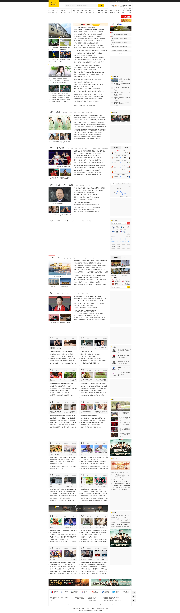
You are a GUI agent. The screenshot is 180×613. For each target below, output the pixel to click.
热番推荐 (74, 548)
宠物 (82, 516)
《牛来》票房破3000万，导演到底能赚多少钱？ (61, 564)
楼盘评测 (127, 283)
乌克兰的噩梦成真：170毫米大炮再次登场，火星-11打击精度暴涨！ (66, 493)
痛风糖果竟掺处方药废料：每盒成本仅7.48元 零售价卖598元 (89, 84)
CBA (71, 148)
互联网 (57, 293)
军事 (53, 10)
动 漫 (50, 99)
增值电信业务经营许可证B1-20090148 (57, 596)
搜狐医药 (58, 402)
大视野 (127, 10)
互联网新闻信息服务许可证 (80, 597)
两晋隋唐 (66, 443)
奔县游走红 (84, 40)
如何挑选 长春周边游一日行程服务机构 (59, 392)
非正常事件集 (67, 95)
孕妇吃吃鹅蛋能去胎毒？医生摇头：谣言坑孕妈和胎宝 (94, 420)
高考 (88, 338)
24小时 (115, 10)
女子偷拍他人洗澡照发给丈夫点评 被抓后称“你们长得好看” (88, 96)
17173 (127, 12)
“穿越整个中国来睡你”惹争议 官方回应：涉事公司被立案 (88, 98)
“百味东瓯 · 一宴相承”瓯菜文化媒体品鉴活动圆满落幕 (94, 386)
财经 (52, 185)
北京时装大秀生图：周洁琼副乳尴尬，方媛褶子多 (62, 360)
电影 (75, 112)
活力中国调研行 (92, 34)
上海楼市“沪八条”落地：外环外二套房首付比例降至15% (88, 267)
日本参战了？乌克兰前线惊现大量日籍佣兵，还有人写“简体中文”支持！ (67, 500)
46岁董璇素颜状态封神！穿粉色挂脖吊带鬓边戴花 (62, 354)
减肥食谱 (105, 370)
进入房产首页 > (94, 258)
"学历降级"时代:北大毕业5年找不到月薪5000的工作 (93, 360)
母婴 (93, 10)
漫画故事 (58, 548)
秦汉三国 (58, 443)
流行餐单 (89, 370)
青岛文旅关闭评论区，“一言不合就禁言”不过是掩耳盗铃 (63, 388)
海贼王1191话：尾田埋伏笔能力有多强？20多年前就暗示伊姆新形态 (67, 573)
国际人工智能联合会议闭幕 (91, 43)
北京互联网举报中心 (66, 592)
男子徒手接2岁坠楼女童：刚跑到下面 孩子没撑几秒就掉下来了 (89, 91)
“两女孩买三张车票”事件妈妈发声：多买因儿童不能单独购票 (89, 57)
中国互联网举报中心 (56, 592)
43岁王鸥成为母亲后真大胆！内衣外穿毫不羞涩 (61, 356)
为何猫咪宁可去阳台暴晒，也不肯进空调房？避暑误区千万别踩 (96, 541)
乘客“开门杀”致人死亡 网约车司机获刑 (83, 86)
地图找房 (69, 258)
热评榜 (115, 12)
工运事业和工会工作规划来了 (97, 31)
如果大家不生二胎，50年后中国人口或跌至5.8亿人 (93, 418)
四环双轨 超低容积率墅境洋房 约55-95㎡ (120, 515)
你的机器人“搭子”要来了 (80, 36)
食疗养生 (97, 370)
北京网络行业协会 (76, 592)
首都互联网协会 (117, 592)
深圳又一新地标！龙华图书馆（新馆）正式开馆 (92, 463)
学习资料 (105, 338)
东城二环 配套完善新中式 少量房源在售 (120, 481)
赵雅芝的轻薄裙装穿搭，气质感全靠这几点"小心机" (62, 358)
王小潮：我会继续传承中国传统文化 (61, 78)
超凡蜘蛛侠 (66, 97)
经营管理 (82, 185)
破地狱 (55, 97)
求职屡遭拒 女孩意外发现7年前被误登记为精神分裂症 (87, 88)
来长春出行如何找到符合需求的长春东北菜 (60, 386)
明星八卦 (65, 112)
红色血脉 (99, 34)
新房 (65, 12)
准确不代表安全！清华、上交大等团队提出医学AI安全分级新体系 (66, 424)
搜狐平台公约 (105, 608)
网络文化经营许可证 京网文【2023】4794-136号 (59, 597)
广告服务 (82, 608)
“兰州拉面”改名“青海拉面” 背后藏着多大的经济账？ (86, 101)
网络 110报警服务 (85, 592)
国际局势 (58, 475)
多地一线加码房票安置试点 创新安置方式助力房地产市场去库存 (90, 269)
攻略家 (73, 370)
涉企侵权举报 (127, 604)
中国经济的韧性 (78, 31)
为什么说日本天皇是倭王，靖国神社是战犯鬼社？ (62, 461)
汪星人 (104, 516)
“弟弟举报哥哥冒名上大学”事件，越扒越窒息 (92, 358)
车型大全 (78, 221)
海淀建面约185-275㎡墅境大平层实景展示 (120, 522)
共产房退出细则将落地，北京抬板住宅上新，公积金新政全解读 (90, 279)
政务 (130, 12)
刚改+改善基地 (117, 284)
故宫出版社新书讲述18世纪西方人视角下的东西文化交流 (95, 466)
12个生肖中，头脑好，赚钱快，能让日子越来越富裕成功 (64, 534)
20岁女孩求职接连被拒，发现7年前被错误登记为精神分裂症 (96, 500)
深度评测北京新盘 (128, 284)
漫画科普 (66, 548)
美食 (82, 370)
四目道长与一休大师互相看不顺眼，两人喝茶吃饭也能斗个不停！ (124, 429)
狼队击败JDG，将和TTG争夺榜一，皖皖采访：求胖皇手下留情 (96, 571)
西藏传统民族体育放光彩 (89, 47)
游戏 (106, 12)
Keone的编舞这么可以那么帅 (59, 82)
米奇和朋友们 (63, 99)
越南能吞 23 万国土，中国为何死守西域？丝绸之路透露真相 (65, 466)
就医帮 (73, 402)
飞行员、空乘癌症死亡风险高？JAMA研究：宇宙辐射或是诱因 (65, 422)
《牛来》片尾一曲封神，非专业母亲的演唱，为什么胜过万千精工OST (67, 569)
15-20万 (123, 239)
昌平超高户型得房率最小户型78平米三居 (120, 478)
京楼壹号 (117, 283)
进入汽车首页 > (90, 221)
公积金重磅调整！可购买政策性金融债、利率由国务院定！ (88, 263)
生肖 (73, 516)
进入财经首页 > (89, 185)
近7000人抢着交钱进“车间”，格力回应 (90, 354)
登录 (130, 1)
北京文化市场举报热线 (106, 592)
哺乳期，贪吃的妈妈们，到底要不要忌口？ (91, 427)
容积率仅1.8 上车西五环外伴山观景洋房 (120, 524)
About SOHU (91, 608)
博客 (118, 10)
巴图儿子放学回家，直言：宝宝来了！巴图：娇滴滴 (124, 413)
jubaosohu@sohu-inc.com (118, 604)
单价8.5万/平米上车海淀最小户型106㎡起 (120, 476)
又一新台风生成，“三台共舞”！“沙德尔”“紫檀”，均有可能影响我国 (97, 491)
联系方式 (86, 608)
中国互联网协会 (96, 592)
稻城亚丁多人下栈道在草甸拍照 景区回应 (84, 105)
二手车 (65, 221)
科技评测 (73, 293)
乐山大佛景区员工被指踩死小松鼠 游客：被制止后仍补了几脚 (89, 59)
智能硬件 (67, 293)
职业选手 (97, 548)
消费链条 (86, 31)
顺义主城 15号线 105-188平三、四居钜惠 (120, 519)
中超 (75, 148)
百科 (78, 258)
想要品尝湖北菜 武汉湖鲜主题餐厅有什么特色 (92, 390)
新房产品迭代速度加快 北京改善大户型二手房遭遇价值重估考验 (90, 284)
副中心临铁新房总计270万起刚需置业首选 (120, 485)
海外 (82, 258)
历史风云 (74, 475)
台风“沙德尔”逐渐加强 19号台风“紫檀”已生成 (85, 55)
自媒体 (72, 221)
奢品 (73, 338)
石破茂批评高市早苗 (98, 45)
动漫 (102, 12)
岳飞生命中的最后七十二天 (56, 468)
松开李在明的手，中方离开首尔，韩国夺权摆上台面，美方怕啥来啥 (66, 491)
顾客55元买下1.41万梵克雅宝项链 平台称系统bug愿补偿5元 (89, 62)
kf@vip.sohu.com (102, 604)
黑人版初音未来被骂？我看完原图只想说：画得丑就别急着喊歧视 (66, 566)
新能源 (81, 12)
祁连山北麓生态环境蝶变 (80, 34)
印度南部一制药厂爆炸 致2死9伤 (82, 76)
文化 (102, 10)
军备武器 (66, 475)
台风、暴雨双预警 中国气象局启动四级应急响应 (86, 38)
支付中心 (74, 608)
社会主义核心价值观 (126, 16)
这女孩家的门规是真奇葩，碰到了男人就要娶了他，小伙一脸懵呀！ (124, 435)
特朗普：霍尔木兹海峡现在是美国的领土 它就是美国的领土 (89, 72)
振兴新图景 (102, 38)
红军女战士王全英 (99, 40)
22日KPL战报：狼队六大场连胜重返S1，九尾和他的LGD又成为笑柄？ (98, 569)
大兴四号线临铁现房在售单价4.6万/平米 (120, 472)
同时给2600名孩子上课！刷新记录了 (61, 80)
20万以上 (128, 239)
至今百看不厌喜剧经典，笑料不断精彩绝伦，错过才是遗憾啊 (124, 419)
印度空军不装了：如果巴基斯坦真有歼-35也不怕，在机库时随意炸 (66, 495)
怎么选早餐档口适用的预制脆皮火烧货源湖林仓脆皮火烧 (95, 388)
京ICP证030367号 (78, 596)
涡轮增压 (123, 241)
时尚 (51, 338)
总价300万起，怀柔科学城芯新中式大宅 (120, 521)
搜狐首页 (54, 3)
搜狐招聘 (78, 608)
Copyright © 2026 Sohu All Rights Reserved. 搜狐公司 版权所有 (90, 610)
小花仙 (68, 99)
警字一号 (66, 93)
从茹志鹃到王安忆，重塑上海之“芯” (89, 459)
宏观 (53, 12)
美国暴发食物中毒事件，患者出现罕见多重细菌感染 (62, 418)
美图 (83, 112)
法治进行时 (64, 101)
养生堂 (69, 101)
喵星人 (96, 516)
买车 (78, 12)
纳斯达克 (128, 183)
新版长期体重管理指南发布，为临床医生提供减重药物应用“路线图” (66, 420)
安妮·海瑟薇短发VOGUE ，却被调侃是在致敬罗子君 (63, 363)
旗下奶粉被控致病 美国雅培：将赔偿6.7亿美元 (85, 69)
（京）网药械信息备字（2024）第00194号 (111, 596)
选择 (54, 101)
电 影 (50, 97)
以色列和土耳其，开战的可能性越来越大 (60, 498)
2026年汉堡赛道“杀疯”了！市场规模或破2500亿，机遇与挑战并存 (97, 392)
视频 (78, 10)
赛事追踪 (105, 548)
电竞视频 (89, 548)
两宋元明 (74, 443)
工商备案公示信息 (91, 598)
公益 (130, 10)
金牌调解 (58, 101)
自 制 (50, 95)
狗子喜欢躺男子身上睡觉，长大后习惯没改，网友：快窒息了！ (96, 539)
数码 (87, 293)
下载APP (124, 1)
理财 (57, 12)
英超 (65, 10)
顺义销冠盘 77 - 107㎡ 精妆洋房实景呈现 (120, 479)
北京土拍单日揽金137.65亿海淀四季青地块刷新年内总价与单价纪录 (91, 272)
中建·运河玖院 (124, 275)
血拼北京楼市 (118, 279)
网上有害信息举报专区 (126, 20)
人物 (65, 338)
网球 (99, 148)
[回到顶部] (134, 604)
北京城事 (112, 24)
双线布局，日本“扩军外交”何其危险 (83, 45)
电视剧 (81, 10)
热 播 (50, 93)
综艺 (79, 112)
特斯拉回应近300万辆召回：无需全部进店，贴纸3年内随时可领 (96, 493)
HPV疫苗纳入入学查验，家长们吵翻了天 (91, 363)
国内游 (57, 370)
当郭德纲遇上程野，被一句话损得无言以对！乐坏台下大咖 (124, 424)
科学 (82, 293)
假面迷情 (55, 95)
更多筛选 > (128, 236)
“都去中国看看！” (78, 43)
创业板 (123, 183)
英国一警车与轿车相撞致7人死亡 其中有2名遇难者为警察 (88, 74)
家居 (69, 12)
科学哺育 (97, 402)
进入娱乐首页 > (89, 112)
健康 (93, 12)
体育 (52, 148)
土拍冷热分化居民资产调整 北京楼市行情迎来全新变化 (87, 277)
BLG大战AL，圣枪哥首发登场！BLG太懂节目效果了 (94, 564)
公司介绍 (96, 608)
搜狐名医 (66, 402)
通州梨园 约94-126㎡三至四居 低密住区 (120, 517)
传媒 (96, 475)
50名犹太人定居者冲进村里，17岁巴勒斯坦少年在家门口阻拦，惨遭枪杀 (99, 498)
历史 (106, 10)
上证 (113, 183)
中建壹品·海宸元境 (114, 266)
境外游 (65, 370)
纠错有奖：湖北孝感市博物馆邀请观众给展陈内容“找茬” (94, 468)
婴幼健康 (105, 402)
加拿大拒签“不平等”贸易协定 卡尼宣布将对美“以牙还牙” (88, 67)
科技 (52, 293)
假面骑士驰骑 (56, 99)
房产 (52, 258)
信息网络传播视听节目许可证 (108, 598)
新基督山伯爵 (60, 97)
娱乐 (52, 112)
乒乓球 (94, 148)
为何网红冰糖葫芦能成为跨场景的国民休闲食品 (92, 395)
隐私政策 (100, 608)
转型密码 (99, 36)
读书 (96, 443)
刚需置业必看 (117, 281)
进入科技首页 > (93, 293)
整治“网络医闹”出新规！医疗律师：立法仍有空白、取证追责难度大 (66, 427)
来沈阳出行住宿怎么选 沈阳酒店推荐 (59, 390)
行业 (77, 185)
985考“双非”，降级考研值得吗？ (89, 356)
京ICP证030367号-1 (92, 596)
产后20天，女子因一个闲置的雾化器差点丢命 (92, 422)
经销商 (83, 221)
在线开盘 (87, 258)
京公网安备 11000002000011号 (57, 598)
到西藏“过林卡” (78, 47)
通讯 (62, 293)
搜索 (129, 287)
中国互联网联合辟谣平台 (93, 600)
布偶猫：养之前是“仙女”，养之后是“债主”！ (91, 534)
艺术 (104, 443)
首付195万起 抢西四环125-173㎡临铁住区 (120, 483)
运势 (65, 516)
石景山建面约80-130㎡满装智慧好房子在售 (120, 487)
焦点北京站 (127, 279)
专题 (57, 10)
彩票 (118, 12)
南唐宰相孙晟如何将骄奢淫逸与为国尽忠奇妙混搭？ (62, 459)
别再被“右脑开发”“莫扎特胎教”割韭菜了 (90, 424)
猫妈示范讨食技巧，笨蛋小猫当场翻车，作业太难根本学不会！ (96, 532)
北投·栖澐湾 (123, 266)
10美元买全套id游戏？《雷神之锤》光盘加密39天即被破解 (95, 573)
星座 (51, 516)
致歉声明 (105, 475)
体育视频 (60, 148)
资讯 (74, 258)
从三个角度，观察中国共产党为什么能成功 (84, 27)
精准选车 (128, 241)
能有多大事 (61, 93)
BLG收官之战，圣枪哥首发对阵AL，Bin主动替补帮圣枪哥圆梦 (96, 566)
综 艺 (50, 101)
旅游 (90, 10)
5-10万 (113, 239)
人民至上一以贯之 (78, 29)
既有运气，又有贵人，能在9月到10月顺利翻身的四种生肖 (64, 537)
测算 (57, 516)
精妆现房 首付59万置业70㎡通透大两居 (120, 526)
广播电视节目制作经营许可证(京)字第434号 (111, 597)
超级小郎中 (61, 95)
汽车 (52, 221)
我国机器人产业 (91, 36)
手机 (78, 293)
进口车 (118, 241)
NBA (69, 10)
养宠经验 (89, 516)
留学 (96, 338)
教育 (90, 12)
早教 (88, 402)
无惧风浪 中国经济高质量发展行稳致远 (94, 29)
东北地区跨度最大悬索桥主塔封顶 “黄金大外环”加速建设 (88, 53)
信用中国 (51, 600)
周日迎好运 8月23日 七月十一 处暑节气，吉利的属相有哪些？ (65, 541)
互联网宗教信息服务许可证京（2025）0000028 (112, 600)
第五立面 (55, 93)
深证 (118, 183)
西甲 (90, 148)
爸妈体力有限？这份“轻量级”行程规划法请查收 (61, 395)
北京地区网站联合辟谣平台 (80, 598)
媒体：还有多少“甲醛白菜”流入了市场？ (84, 82)
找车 (129, 223)
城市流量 (90, 40)
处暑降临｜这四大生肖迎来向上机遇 (59, 539)
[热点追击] (120, 24)
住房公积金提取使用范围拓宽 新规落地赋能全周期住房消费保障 (90, 265)
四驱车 (113, 241)
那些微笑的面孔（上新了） (56, 463)
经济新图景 (77, 40)
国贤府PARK (113, 275)
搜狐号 (114, 347)
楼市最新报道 (127, 281)
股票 (71, 185)
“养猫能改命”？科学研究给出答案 (89, 537)
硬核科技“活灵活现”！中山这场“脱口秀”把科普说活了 (94, 461)
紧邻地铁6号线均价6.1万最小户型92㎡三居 (120, 474)
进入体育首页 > (105, 148)
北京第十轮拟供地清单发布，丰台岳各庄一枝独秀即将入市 (88, 282)
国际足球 (80, 148)
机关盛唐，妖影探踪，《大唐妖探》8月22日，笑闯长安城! (64, 571)
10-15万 (118, 239)
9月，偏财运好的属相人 (55, 532)
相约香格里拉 (100, 47)
